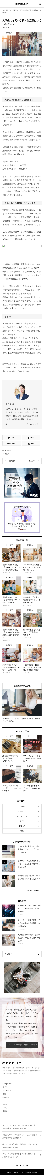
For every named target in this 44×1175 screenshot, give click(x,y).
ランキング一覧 (33, 890)
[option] (22, 706)
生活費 (7, 454)
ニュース (22, 806)
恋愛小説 (22, 826)
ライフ (22, 821)
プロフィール (31, 424)
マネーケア (22, 811)
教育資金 (8, 450)
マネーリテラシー (22, 816)
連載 (4, 1094)
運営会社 (5, 1111)
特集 (22, 831)
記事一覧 (5, 1097)
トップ (5, 1107)
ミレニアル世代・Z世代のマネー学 (22, 1044)
